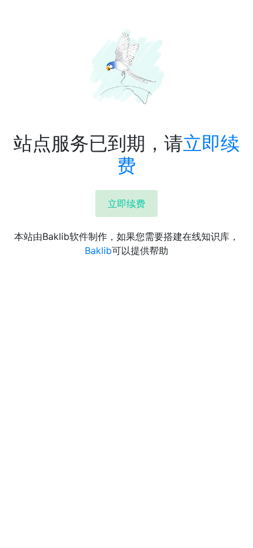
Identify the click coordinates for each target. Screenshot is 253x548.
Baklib (98, 250)
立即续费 (126, 203)
